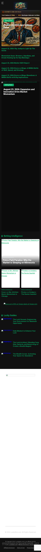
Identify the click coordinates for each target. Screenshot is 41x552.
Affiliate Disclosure (9, 548)
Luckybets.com (13, 544)
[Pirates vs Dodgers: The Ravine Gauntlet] (30, 278)
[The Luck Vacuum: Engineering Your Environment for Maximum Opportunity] (7, 318)
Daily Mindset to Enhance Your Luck (24, 332)
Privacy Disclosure (32, 548)
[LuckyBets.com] (20, 6)
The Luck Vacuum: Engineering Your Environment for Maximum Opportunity (25, 321)
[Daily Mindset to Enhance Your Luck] (7, 330)
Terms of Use (21, 548)
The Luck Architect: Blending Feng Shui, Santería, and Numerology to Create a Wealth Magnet (26, 344)
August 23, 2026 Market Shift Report (15, 63)
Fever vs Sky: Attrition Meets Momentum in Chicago (9, 294)
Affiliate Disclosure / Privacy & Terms (28, 544)
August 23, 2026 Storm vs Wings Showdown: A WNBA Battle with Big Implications (19, 76)
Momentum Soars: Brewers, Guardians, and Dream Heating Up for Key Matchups (18, 57)
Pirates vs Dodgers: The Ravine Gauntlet (28, 293)
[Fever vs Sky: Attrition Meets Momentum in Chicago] (10, 278)
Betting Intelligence (6, 289)
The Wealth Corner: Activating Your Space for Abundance (24, 355)
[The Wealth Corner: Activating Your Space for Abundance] (7, 353)
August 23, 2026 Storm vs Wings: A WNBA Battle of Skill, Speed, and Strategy (19, 69)
